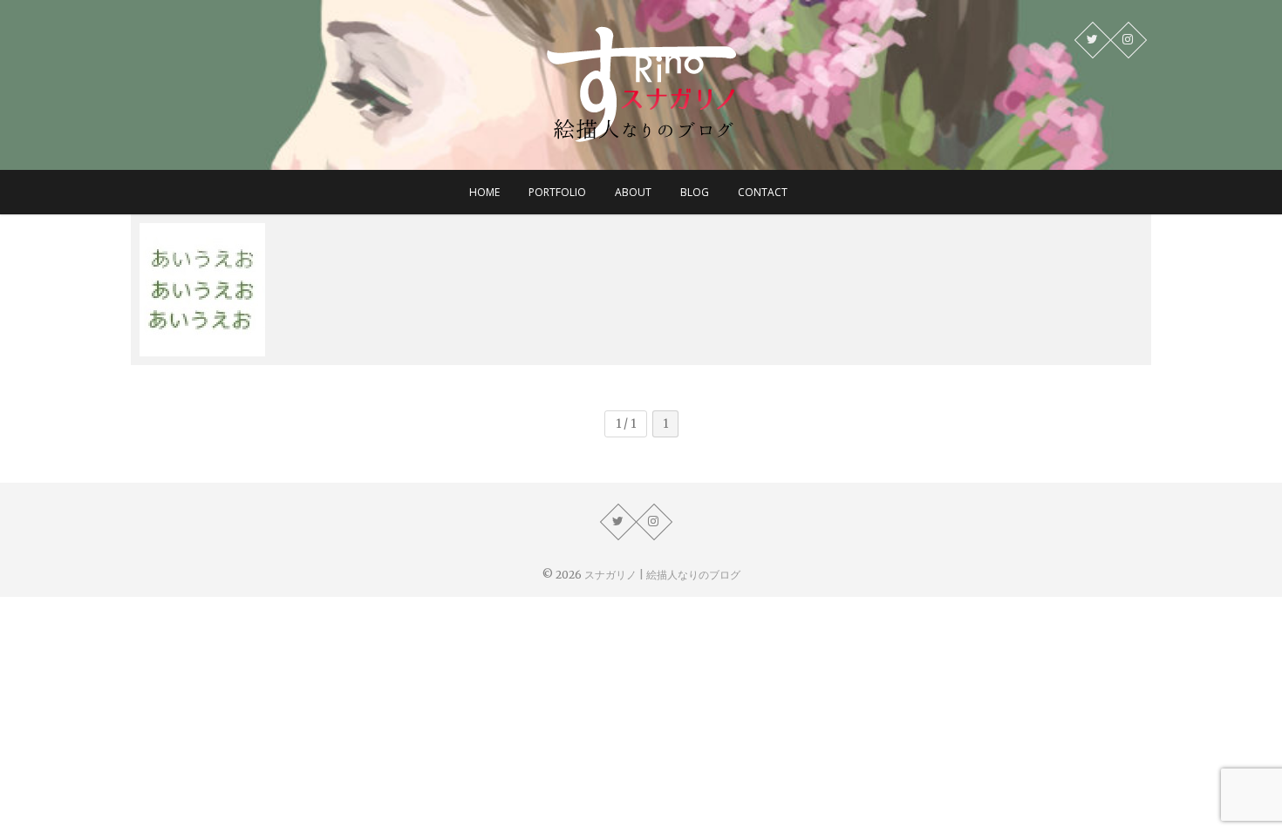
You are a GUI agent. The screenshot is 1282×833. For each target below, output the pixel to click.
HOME (484, 192)
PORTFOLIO (557, 192)
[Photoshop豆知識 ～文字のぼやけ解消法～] (262, 289)
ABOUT (633, 192)
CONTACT (763, 192)
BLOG (694, 192)
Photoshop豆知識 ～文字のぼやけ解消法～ (259, 337)
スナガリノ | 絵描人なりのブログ (662, 574)
